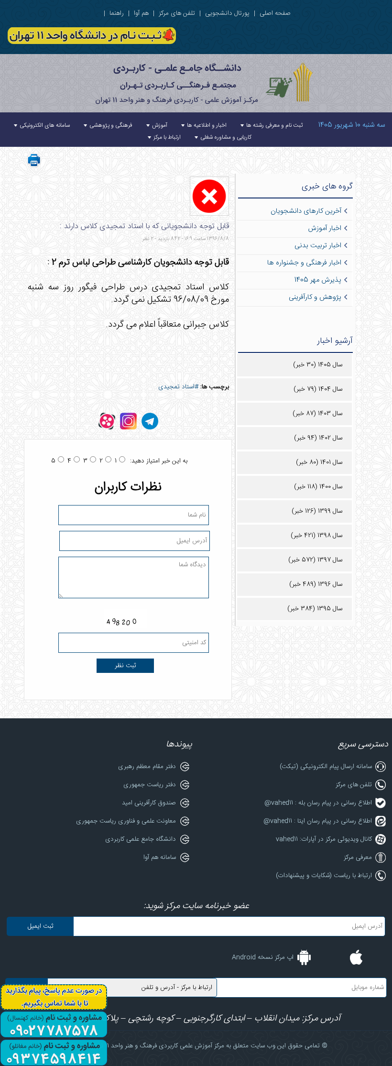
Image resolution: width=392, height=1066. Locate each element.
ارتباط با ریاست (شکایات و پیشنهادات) (324, 875)
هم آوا (141, 13)
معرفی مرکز (358, 857)
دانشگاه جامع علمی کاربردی (140, 839)
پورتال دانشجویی (227, 13)
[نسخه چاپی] (34, 166)
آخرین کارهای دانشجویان (306, 211)
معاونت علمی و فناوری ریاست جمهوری (126, 821)
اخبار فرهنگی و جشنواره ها (304, 263)
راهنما (116, 13)
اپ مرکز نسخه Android (263, 957)
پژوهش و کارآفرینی (315, 297)
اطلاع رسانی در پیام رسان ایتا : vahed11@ (317, 821)
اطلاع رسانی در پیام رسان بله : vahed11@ (318, 803)
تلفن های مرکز (177, 13)
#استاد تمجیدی (178, 387)
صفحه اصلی (275, 13)
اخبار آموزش (324, 228)
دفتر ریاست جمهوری (149, 785)
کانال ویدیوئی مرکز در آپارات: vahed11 (324, 839)
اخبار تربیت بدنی (317, 246)
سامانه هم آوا (159, 857)
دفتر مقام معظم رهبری (147, 766)
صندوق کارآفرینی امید (149, 803)
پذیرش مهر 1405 (317, 280)
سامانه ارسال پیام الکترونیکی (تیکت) (326, 766)
